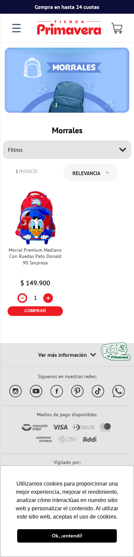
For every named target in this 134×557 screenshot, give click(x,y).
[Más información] (67, 355)
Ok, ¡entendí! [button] (67, 535)
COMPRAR (35, 310)
